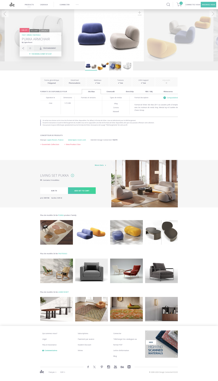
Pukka (61, 215)
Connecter (117, 333)
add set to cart (81, 190)
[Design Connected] (12, 4)
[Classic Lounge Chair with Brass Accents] (126, 271)
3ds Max (91, 91)
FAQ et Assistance (49, 345)
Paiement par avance (86, 339)
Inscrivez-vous (208, 5)
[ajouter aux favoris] (30, 48)
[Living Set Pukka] (144, 185)
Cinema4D (111, 91)
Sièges (29, 35)
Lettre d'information (121, 350)
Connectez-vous (193, 5)
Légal (44, 339)
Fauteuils (36, 35)
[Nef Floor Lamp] (161, 309)
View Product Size (73, 144)
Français (52, 372)
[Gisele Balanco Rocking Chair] (56, 271)
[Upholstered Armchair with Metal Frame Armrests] (161, 271)
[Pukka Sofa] (91, 232)
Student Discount (84, 345)
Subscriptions (83, 333)
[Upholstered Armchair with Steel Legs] (91, 271)
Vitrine (80, 350)
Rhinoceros (168, 91)
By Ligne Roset (27, 42)
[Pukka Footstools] (126, 232)
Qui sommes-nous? (49, 333)
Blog (115, 356)
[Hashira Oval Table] (56, 309)
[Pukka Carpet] (56, 232)
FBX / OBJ (149, 91)
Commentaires (51, 350)
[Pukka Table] (161, 232)
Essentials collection (50, 144)
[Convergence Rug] (91, 309)
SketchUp (130, 91)
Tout (24, 35)
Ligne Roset (63, 292)
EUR (61, 372)
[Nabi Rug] (126, 309)
